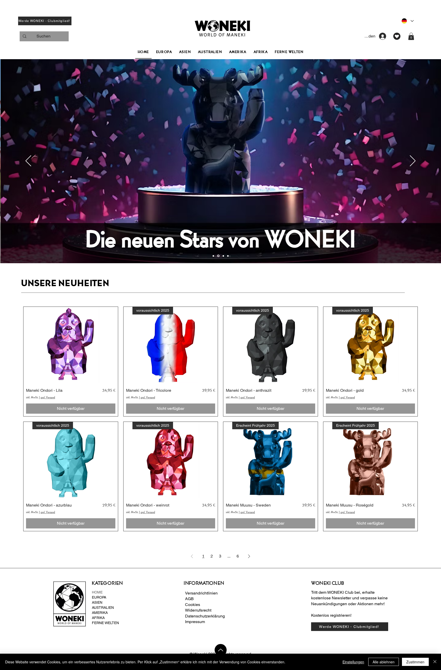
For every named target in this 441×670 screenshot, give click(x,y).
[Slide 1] (218, 256)
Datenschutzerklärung (205, 616)
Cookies (192, 604)
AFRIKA (98, 618)
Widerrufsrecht (198, 610)
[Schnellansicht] (70, 345)
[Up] (221, 650)
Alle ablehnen (384, 661)
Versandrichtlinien (201, 593)
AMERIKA (100, 613)
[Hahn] (223, 256)
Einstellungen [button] (353, 661)
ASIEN (97, 602)
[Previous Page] (192, 556)
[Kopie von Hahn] (213, 256)
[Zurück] (28, 161)
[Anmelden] (382, 36)
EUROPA (99, 597)
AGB (189, 598)
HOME (97, 592)
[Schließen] (435, 662)
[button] (44, 21)
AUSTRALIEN (103, 607)
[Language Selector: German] (407, 21)
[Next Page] (249, 556)
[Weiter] (412, 161)
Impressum (195, 621)
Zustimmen (415, 661)
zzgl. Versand (48, 397)
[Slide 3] (228, 256)
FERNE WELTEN (105, 623)
